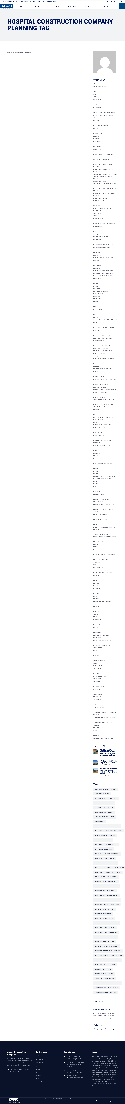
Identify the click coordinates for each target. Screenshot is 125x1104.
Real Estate (97, 624)
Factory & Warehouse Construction (100, 292)
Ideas (95, 422)
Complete (96, 206)
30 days (95, 94)
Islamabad (96, 453)
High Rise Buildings (99, 353)
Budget (95, 128)
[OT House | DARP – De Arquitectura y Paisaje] (95, 762)
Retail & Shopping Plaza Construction (101, 647)
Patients (96, 580)
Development (97, 252)
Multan (95, 544)
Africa (95, 104)
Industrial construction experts (107, 900)
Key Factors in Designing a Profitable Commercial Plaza (103, 462)
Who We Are (39, 1059)
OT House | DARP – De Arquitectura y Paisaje (108, 762)
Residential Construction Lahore (105, 643)
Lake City (107, 1059)
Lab (94, 466)
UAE (108, 1084)
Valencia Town (102, 1081)
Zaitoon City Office (108, 1061)
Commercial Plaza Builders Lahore (107, 826)
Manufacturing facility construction (108, 955)
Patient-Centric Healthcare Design (105, 578)
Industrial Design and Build (104, 909)
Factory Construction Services (106, 844)
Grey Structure (98, 325)
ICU (94, 415)
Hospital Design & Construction (104, 379)
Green (95, 322)
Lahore (95, 468)
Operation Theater (99, 567)
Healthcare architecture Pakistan (107, 854)
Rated (95, 617)
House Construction (100, 392)
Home (95, 363)
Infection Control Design (102, 430)
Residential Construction (102, 640)
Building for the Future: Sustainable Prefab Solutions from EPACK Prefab (109, 771)
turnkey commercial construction (107, 983)
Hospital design (98, 376)
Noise (95, 552)
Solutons (96, 673)
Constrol (96, 216)
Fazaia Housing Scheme (109, 1077)
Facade (95, 286)
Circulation (97, 149)
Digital (95, 263)
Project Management (100, 609)
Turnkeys (96, 725)
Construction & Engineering (103, 221)
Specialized (97, 679)
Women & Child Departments (103, 738)
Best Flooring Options (101, 125)
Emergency (97, 268)
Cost (95, 231)
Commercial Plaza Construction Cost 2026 (104, 185)
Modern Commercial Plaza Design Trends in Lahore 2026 (104, 533)
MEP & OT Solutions (100, 514)
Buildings (96, 139)
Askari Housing (104, 1075)
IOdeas (95, 450)
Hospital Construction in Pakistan (105, 374)
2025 (94, 89)
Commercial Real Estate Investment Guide (101, 199)
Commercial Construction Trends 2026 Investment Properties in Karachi (105, 176)
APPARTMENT (99, 821)
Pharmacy (96, 586)
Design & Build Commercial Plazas (105, 244)
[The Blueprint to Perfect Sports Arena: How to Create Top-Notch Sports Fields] (95, 751)
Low (94, 486)
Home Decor (97, 366)
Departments (97, 239)
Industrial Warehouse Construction (108, 951)
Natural (96, 547)
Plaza (95, 596)
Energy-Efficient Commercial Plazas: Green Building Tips (103, 274)
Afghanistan (97, 102)
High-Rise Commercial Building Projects (103, 360)
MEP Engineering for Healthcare (104, 517)
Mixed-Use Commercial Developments (100, 521)
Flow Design (97, 312)
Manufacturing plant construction (107, 960)
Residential (97, 638)
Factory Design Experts (103, 849)
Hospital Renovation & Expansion (104, 390)
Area (95, 118)
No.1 (94, 549)
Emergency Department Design (103, 271)
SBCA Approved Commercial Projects (102, 654)
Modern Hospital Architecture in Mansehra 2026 (104, 538)
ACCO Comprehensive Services (105, 789)
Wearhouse (97, 736)
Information (97, 432)
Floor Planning (98, 309)
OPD (94, 565)
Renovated (97, 630)
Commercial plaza (99, 181)
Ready (95, 622)
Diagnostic (97, 255)
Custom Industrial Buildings (105, 835)
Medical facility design (103, 969)
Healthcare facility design (104, 858)
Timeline (96, 702)
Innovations (97, 438)
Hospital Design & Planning (102, 382)
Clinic (95, 152)
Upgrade (96, 728)
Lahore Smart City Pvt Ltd (104, 1070)
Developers (97, 250)
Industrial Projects (100, 427)
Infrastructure (98, 435)
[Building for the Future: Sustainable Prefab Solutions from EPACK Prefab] (95, 770)
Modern (95, 524)
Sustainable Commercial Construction (101, 693)
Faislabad (96, 296)
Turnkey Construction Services (104, 720)
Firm (94, 307)
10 (94, 83)
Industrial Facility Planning (105, 928)
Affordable (97, 99)
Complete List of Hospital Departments (102, 209)
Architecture (98, 110)
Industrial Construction (102, 425)
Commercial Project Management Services (104, 194)
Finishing (96, 301)
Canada (99, 1086)
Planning (96, 593)
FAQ (37, 1072)
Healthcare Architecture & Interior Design (102, 339)
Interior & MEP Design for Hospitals (102, 442)
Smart (95, 671)
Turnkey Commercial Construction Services (105, 714)
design (95, 242)
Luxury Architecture (100, 489)
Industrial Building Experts (105, 891)
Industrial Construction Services (107, 904)
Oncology (96, 562)
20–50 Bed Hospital (99, 86)
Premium (96, 599)
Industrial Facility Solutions (105, 937)
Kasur (95, 458)
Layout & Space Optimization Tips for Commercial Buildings (104, 477)
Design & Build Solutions (102, 247)
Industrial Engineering (103, 914)
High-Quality (97, 356)
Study (95, 684)
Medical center (98, 497)
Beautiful (96, 120)
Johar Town (95, 1075)
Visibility (96, 730)
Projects (96, 611)
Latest (95, 471)
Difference (97, 260)
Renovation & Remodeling (102, 635)
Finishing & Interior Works (102, 304)
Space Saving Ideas (99, 676)
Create (95, 234)
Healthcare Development (102, 345)
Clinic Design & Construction (103, 154)
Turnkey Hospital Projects (102, 722)
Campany (96, 144)
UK (111, 1084)
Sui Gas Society (97, 1079)
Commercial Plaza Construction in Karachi (105, 190)
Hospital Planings (99, 387)
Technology (97, 699)
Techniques (97, 697)
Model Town (109, 1068)
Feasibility (97, 299)
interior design (98, 448)
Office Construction (100, 559)
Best (95, 123)
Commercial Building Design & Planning (103, 166)
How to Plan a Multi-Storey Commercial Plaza (103, 406)
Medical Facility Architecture (103, 504)
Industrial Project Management (106, 946)
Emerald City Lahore (109, 1072)
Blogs (37, 1079)
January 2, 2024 (105, 776)
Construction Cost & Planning (104, 223)
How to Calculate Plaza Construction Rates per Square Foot (104, 400)
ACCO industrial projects (104, 807)
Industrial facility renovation (106, 932)
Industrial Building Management (106, 895)
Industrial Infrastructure (104, 941)
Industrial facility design (104, 918)
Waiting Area (97, 733)
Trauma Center (98, 707)
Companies (96, 203)
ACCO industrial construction (105, 798)
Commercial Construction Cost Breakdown (104, 170)
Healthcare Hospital (100, 348)
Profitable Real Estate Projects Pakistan (104, 605)
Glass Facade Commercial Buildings (105, 320)
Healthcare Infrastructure (103, 351)
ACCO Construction (102, 794)
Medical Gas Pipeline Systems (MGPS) (103, 511)
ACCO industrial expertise (104, 803)
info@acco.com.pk (23, 1)
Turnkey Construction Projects (104, 717)
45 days (95, 97)
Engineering (97, 278)
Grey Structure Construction (103, 328)
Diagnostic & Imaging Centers (103, 258)
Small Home (97, 668)
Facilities (96, 289)
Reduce (95, 627)
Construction (98, 218)
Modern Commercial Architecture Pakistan (105, 528)
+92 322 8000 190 (9, 1)
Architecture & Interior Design (104, 112)
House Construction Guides (102, 395)
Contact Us (39, 1063)
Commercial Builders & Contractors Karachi (101, 161)
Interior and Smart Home (102, 445)
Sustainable (97, 689)
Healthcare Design (99, 343)
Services (96, 658)
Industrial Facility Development (106, 923)
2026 (94, 91)
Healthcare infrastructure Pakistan (108, 872)
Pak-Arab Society (97, 1066)
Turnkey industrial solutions (105, 992)
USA (114, 1086)
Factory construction (103, 840)
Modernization (98, 541)
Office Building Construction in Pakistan (104, 556)
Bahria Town (96, 1057)
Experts (96, 283)
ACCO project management (104, 817)
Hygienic (96, 412)
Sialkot (96, 663)
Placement (97, 588)
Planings (96, 591)
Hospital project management (106, 881)
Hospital (96, 371)
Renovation (97, 632)
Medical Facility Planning (102, 507)
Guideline (96, 330)
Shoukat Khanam (99, 660)
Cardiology (97, 146)
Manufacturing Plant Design (105, 964)
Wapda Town (104, 1057)
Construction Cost (41, 1082)
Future (95, 317)
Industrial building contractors (106, 886)
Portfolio (38, 1076)
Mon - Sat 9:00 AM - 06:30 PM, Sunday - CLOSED (45, 1)
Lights (95, 484)
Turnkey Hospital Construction (106, 987)
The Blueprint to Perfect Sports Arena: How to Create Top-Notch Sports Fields (108, 752)
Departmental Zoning (100, 237)
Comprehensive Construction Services (108, 830)
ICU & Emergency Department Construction (103, 418)
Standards (97, 681)
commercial (97, 157)
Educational (97, 265)
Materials (96, 491)
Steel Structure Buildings (104, 978)
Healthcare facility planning (105, 863)
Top (94, 704)
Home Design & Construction (103, 369)
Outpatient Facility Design (102, 572)
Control (96, 229)
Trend (95, 710)
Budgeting (96, 131)
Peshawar (96, 583)
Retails (95, 650)
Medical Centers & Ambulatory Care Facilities (104, 501)
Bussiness (96, 141)
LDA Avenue (101, 1068)
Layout (95, 474)
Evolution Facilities (100, 281)
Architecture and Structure (103, 115)
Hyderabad (97, 409)
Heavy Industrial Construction (106, 877)
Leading (95, 481)
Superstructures (99, 687)
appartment (97, 107)
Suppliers (38, 1069)
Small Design (97, 666)
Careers (38, 1066)
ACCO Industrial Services (104, 812)
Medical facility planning (104, 974)
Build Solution (98, 133)
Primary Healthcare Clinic (102, 601)
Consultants (97, 226)
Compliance (97, 213)
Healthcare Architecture (102, 335)
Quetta (95, 614)
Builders (96, 136)
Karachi (96, 456)
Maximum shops (98, 494)
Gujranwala (97, 333)
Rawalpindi (97, 619)
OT (94, 570)
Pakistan (96, 575)
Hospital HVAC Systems (101, 384)
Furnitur (96, 314)
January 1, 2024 (105, 757)
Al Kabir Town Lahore (109, 1063)
